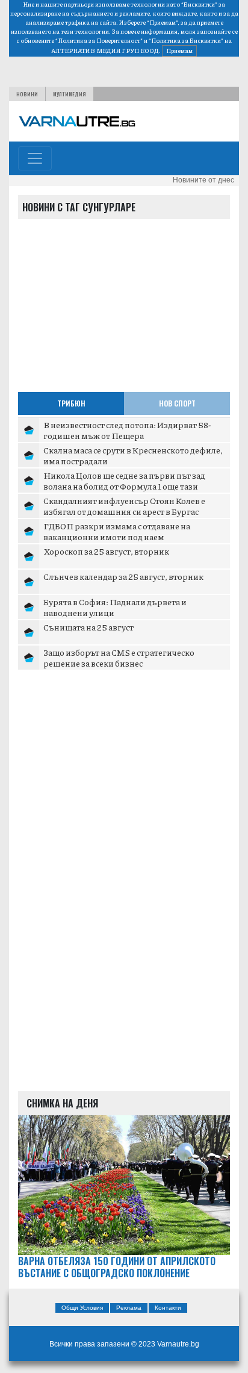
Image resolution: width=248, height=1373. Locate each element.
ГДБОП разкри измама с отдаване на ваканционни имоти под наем (116, 531)
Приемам (179, 50)
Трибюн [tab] (71, 403)
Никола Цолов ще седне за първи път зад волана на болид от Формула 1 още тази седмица (124, 485)
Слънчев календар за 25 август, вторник (123, 576)
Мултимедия (69, 94)
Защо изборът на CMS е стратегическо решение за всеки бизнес (118, 657)
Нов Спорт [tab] (177, 403)
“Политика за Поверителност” (99, 40)
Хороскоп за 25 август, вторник (106, 551)
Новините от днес (203, 180)
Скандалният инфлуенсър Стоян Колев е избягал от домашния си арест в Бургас (124, 505)
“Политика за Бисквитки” (186, 40)
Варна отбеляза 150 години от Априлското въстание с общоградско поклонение (116, 1267)
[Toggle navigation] (35, 158)
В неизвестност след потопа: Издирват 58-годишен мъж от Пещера (127, 430)
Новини (27, 94)
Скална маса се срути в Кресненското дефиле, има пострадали (133, 455)
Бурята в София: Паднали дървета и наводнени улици (115, 607)
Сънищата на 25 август (88, 627)
